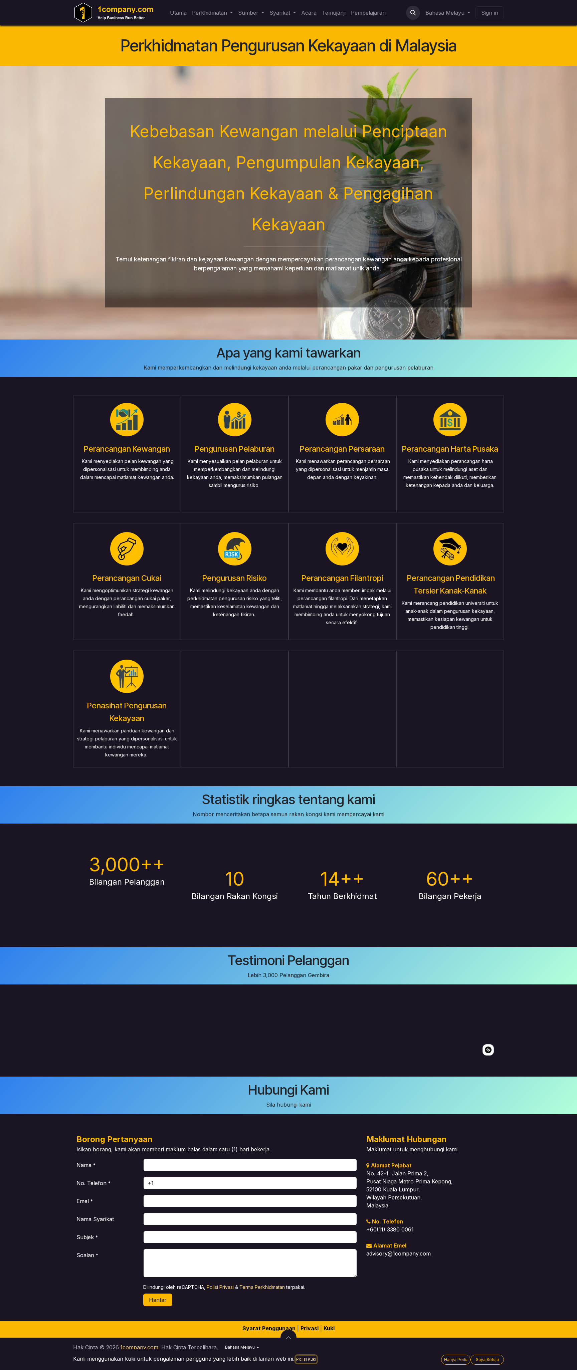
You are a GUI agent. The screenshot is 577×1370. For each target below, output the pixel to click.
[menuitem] (178, 12)
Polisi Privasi (220, 1287)
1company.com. (140, 1347)
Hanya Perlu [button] (455, 1359)
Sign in (489, 12)
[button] (413, 13)
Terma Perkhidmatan (262, 1287)
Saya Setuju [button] (487, 1359)
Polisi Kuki (306, 1359)
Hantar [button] (158, 1300)
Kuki (329, 1328)
